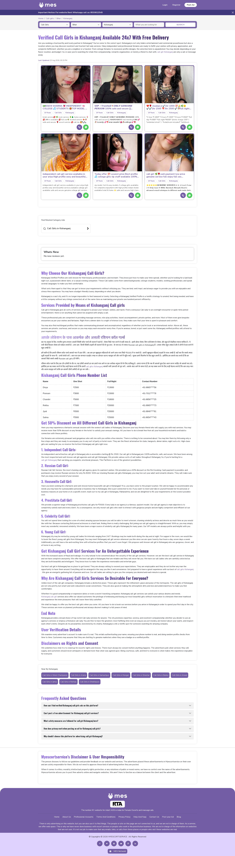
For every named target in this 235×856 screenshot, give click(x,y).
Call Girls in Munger (121, 675)
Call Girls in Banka (160, 675)
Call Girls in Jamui (49, 681)
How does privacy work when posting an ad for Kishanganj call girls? (72, 728)
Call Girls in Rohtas (68, 681)
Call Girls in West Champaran (54, 675)
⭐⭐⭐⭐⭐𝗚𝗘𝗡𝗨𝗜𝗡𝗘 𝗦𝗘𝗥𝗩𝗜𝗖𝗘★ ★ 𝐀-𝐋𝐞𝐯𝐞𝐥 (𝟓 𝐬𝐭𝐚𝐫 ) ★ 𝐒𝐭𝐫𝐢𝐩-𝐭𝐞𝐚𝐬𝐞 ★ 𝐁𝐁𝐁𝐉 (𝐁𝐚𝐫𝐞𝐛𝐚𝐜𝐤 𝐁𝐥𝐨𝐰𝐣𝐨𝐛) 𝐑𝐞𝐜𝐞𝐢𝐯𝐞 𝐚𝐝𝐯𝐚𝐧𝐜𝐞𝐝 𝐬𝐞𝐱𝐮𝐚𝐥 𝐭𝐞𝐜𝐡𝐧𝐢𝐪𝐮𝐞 (168, 188)
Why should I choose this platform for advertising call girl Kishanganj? (73, 736)
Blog (179, 817)
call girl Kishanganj (165, 52)
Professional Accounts (83, 817)
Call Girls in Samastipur (99, 675)
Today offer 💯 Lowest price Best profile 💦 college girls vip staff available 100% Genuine (116, 175)
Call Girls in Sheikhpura (89, 681)
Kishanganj (69, 113)
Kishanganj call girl (49, 596)
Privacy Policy (124, 817)
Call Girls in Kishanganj (58, 228)
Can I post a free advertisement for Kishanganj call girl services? (71, 713)
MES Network (120, 851)
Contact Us (154, 817)
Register (176, 5)
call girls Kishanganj (94, 366)
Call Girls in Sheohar (141, 675)
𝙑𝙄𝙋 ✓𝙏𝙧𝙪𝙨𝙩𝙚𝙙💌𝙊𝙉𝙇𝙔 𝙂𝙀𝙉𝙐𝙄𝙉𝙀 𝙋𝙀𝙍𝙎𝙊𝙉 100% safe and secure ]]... (113, 107)
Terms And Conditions (105, 817)
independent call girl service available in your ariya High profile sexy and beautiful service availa (64, 175)
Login (165, 5)
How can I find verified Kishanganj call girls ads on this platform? (71, 705)
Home (56, 817)
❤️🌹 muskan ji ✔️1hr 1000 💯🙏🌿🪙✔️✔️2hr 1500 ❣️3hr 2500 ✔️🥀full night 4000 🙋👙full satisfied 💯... (167, 107)
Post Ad (190, 5)
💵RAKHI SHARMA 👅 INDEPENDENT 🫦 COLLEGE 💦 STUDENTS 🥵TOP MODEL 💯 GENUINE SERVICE (65, 107)
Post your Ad (168, 817)
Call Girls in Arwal (179, 675)
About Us (66, 817)
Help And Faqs (139, 817)
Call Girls (58, 113)
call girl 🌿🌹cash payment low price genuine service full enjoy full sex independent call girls (165, 175)
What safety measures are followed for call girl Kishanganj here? (71, 720)
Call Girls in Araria (78, 675)
